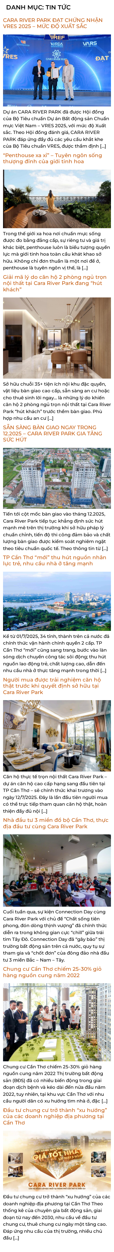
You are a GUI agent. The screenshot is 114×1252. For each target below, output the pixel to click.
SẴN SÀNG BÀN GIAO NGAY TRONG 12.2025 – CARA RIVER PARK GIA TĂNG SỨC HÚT (52, 433)
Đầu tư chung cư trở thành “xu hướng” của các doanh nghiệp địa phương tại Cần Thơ (55, 1116)
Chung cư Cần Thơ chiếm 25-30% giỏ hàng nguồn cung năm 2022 (52, 972)
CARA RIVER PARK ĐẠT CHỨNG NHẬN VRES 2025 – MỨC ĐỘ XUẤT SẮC (53, 23)
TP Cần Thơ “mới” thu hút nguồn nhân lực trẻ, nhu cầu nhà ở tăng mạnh (54, 560)
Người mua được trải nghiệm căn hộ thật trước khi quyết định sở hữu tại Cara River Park (52, 686)
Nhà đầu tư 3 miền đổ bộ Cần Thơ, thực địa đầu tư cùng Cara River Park (56, 823)
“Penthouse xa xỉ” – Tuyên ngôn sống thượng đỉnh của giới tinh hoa (52, 158)
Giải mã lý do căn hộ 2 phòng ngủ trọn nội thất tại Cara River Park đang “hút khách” (55, 283)
